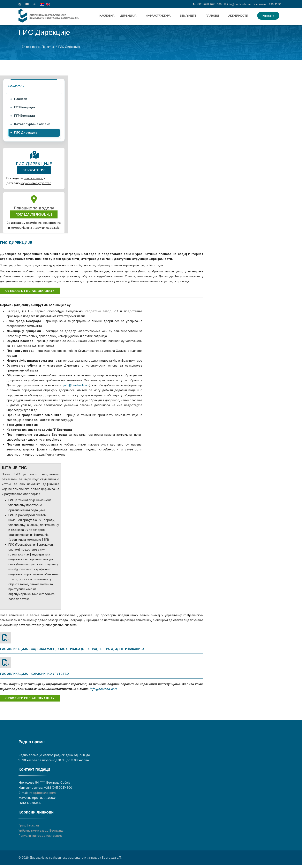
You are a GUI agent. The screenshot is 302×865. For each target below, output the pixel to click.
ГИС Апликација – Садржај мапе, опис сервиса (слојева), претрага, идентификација (72, 649)
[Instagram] (34, 4)
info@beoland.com (239, 4)
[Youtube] (27, 4)
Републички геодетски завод (40, 836)
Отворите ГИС (34, 170)
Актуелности (238, 15)
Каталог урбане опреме (32, 124)
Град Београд (28, 825)
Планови (212, 15)
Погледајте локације (34, 214)
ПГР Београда (24, 115)
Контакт (268, 15)
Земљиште (188, 15)
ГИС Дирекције (25, 132)
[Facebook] (19, 4)
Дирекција (128, 15)
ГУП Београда (24, 107)
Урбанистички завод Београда (40, 830)
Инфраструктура (158, 15)
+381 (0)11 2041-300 (209, 4)
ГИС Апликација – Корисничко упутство (34, 673)
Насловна (106, 15)
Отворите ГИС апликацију (30, 290)
